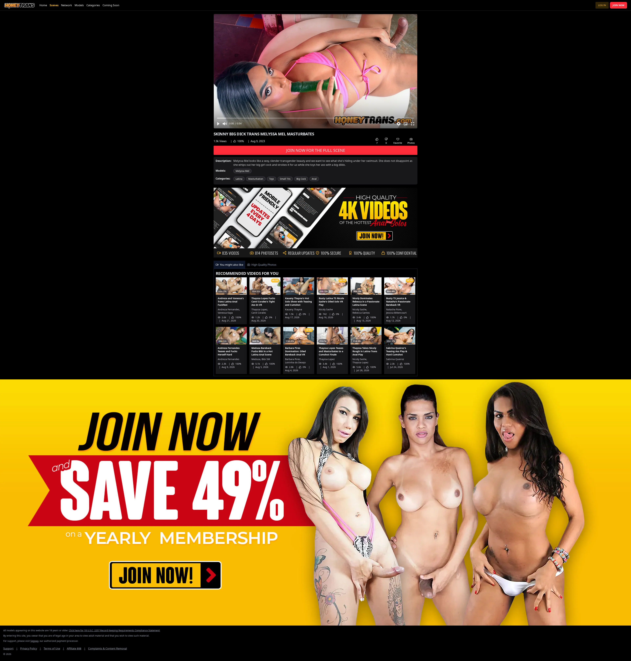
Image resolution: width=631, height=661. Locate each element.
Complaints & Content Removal (107, 648)
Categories (93, 5)
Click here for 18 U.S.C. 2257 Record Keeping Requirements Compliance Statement (114, 630)
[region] (315, 71)
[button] (218, 123)
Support (10, 648)
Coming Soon (111, 5)
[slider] (315, 118)
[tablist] (315, 265)
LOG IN (602, 5)
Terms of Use (54, 648)
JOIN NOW (618, 5)
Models (79, 5)
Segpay (34, 640)
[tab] (229, 265)
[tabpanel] (315, 322)
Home (43, 5)
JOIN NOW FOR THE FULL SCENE (315, 150)
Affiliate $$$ (76, 648)
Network (66, 5)
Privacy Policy (30, 648)
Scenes (54, 5)
